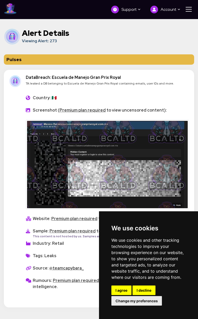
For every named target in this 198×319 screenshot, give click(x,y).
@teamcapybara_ (66, 268)
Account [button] (169, 9)
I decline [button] (144, 290)
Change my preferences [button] (137, 301)
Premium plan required (83, 110)
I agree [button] (121, 290)
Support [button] (129, 9)
